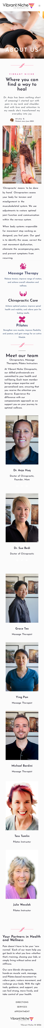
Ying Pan (22, 697)
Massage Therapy (23, 273)
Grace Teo (22, 628)
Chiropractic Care (23, 300)
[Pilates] (22, 319)
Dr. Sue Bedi (22, 548)
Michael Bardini (22, 765)
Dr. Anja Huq (22, 470)
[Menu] (39, 6)
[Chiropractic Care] (23, 293)
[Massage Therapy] (23, 266)
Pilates (22, 325)
